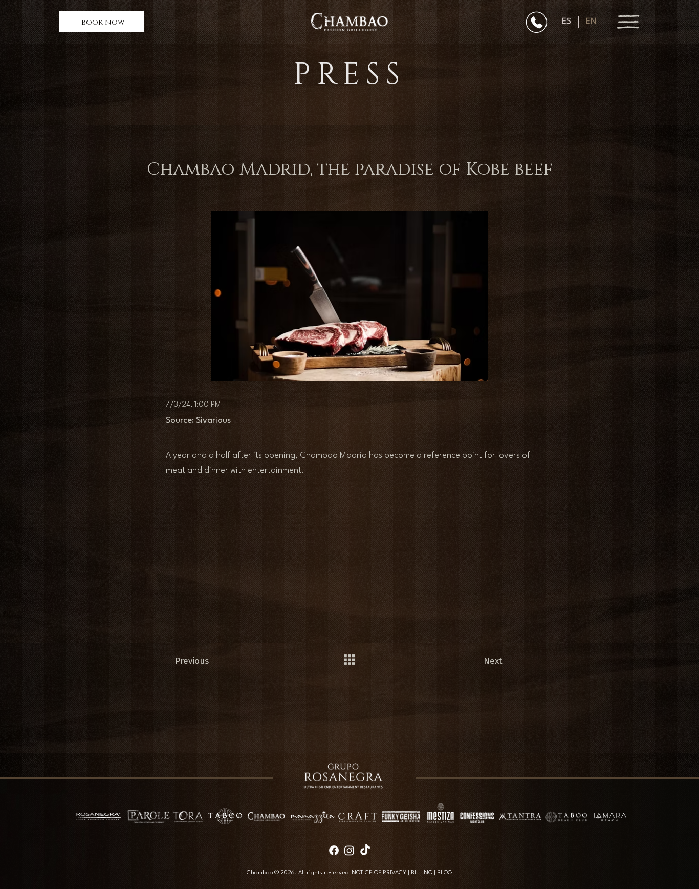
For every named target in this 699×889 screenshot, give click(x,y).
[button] (101, 21)
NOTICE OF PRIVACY (379, 873)
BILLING (421, 873)
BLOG (444, 873)
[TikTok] (365, 850)
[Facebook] (333, 850)
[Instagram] (349, 850)
